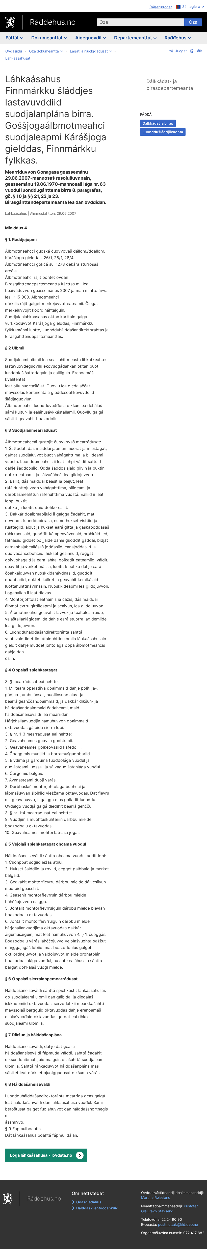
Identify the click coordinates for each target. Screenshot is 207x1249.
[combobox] (140, 22)
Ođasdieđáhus (88, 1202)
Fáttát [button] (13, 37)
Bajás (60, 1172)
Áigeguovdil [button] (88, 37)
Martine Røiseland (155, 1197)
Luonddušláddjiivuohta (163, 132)
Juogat (180, 51)
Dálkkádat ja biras (158, 123)
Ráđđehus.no (53, 21)
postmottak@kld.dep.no (178, 1224)
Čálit (198, 51)
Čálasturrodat (160, 7)
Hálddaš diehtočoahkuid (97, 1208)
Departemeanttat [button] (133, 37)
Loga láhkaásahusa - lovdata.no (41, 1155)
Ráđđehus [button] (176, 37)
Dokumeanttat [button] (47, 37)
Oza (193, 22)
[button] (46, 51)
